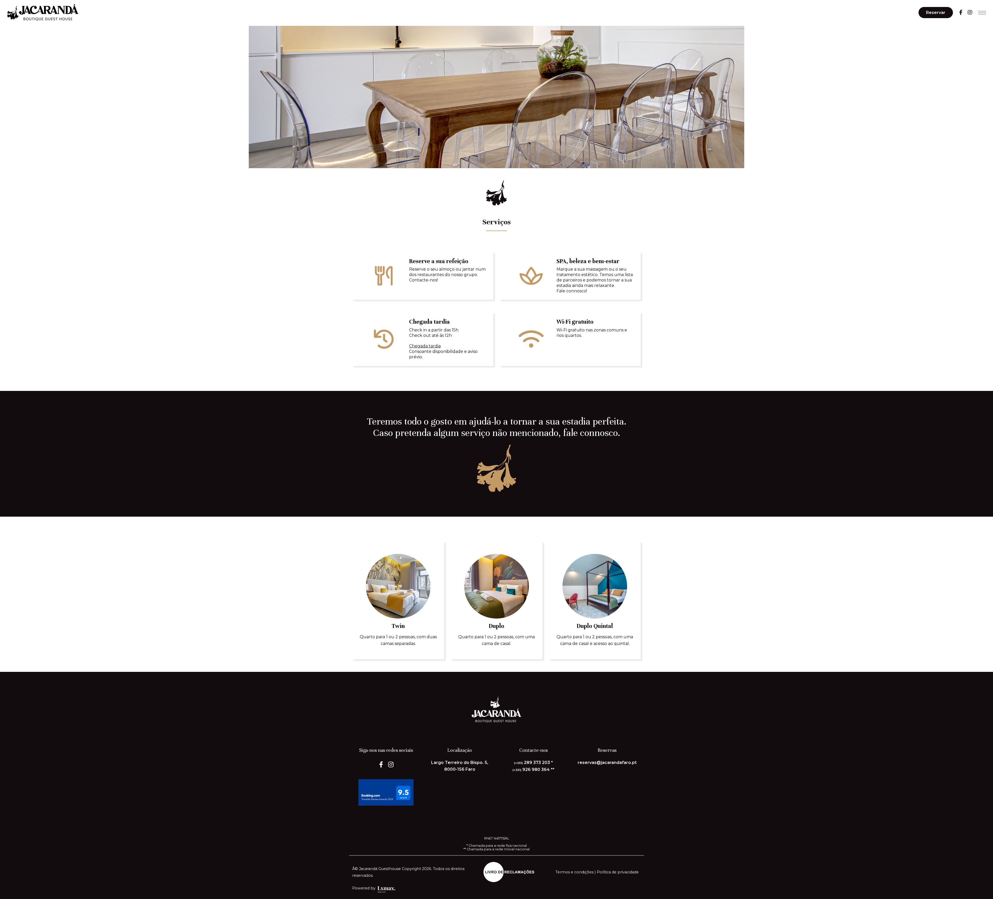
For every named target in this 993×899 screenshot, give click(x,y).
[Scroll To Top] (983, 893)
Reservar (935, 12)
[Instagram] (970, 12)
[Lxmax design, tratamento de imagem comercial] (394, 888)
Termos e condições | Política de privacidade (597, 872)
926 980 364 (531, 769)
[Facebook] (960, 12)
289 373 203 (532, 762)
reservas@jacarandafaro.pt (607, 762)
